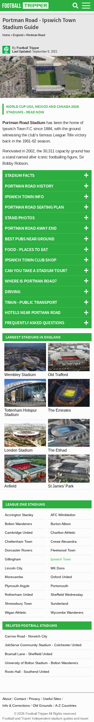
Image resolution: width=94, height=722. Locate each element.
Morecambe (14, 577)
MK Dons (58, 568)
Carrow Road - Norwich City (26, 636)
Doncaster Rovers (18, 550)
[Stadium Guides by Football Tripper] (25, 5)
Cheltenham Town (18, 541)
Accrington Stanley (19, 515)
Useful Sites (52, 699)
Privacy (34, 699)
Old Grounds (42, 705)
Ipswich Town (61, 559)
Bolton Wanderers (18, 524)
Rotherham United (19, 594)
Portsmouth (59, 586)
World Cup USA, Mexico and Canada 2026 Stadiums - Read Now (42, 109)
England (18, 35)
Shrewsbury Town (18, 603)
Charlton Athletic (63, 532)
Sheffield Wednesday (67, 594)
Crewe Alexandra (64, 541)
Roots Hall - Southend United (27, 672)
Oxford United (61, 577)
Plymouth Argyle (17, 586)
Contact (20, 699)
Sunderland (59, 603)
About (6, 699)
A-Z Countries (65, 705)
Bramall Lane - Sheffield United (28, 654)
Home (6, 35)
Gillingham (13, 559)
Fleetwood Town (63, 550)
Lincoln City (13, 568)
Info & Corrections (16, 705)
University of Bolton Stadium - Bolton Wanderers (41, 663)
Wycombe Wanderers (67, 612)
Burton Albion (61, 524)
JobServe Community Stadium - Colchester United (43, 645)
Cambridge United (19, 532)
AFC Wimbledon (63, 515)
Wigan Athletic (15, 612)
